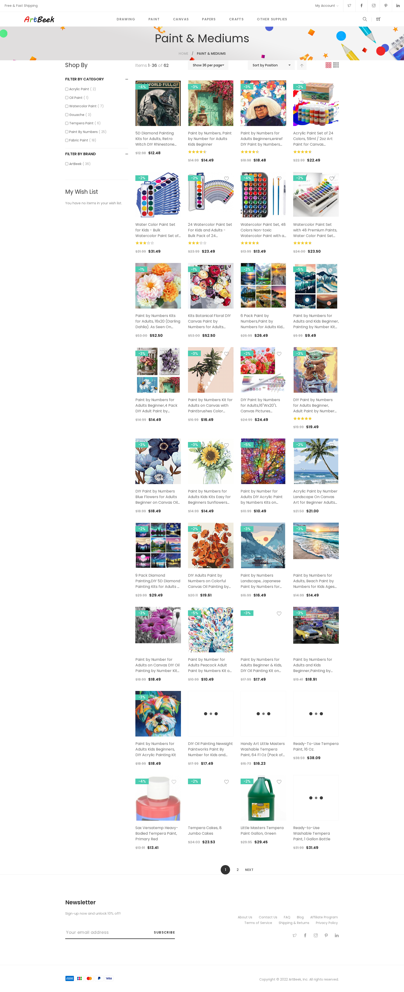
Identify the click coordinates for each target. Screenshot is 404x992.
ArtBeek (79, 164)
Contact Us (268, 917)
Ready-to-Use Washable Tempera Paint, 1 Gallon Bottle (311, 833)
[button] (174, 88)
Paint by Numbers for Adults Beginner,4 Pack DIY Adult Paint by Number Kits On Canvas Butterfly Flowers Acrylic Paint (157, 414)
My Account (325, 5)
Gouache (79, 114)
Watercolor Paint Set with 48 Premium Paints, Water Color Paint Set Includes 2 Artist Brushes (315, 233)
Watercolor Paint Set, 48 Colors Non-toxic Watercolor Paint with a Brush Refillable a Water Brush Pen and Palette (263, 236)
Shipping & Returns (294, 922)
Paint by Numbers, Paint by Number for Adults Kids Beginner (210, 138)
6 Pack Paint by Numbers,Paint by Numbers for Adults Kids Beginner (262, 324)
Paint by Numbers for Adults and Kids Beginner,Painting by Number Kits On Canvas (315, 668)
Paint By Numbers (87, 131)
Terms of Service (258, 922)
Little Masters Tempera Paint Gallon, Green (262, 830)
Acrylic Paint (81, 89)
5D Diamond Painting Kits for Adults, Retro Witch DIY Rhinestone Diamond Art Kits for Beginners (154, 144)
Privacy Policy (327, 922)
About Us (245, 917)
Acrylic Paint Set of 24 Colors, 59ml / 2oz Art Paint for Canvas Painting (313, 141)
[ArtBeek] (66, 19)
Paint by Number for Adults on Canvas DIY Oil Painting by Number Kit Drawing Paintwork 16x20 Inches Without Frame (158, 671)
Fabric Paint (82, 140)
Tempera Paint (84, 123)
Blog (301, 917)
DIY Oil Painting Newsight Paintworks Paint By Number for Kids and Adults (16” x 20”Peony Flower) (210, 755)
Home (183, 53)
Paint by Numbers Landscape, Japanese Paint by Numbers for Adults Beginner (261, 584)
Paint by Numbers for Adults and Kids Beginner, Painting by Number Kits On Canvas (316, 324)
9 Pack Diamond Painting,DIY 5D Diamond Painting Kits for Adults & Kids (157, 584)
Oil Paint (78, 97)
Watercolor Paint (85, 106)
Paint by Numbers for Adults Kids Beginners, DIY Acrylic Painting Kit (155, 749)
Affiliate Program (324, 917)
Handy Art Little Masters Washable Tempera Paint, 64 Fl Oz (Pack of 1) (263, 752)
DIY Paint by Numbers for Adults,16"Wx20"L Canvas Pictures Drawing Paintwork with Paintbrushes (262, 411)
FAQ (287, 917)
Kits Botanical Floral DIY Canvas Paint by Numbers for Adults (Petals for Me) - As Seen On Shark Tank (209, 327)
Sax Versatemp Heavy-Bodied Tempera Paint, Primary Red (156, 833)
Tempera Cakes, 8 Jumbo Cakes (205, 830)
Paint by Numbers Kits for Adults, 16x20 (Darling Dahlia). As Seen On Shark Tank (157, 324)
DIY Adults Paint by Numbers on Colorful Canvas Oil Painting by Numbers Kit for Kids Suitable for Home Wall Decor (209, 589)
